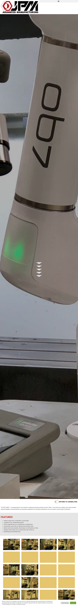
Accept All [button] (73, 602)
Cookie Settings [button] (65, 602)
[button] (58, 1)
